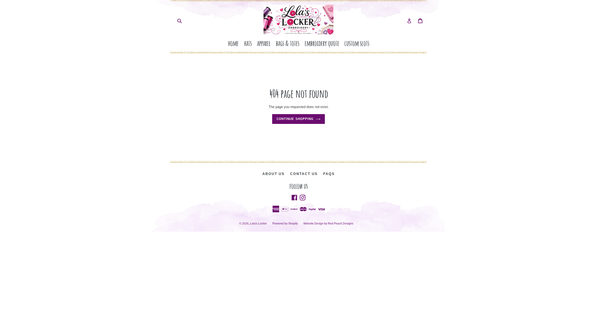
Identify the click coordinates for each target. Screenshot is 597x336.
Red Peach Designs (340, 223)
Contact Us (304, 174)
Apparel (264, 43)
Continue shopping (295, 119)
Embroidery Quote (322, 43)
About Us (273, 174)
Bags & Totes (287, 43)
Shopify (293, 223)
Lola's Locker (258, 223)
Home (233, 43)
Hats (248, 43)
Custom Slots (356, 43)
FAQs (329, 174)
